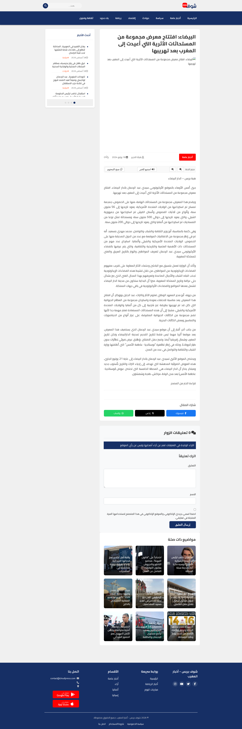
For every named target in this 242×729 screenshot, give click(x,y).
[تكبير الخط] (172, 169)
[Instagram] (175, 684)
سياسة (159, 18)
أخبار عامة (175, 18)
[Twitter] (188, 684)
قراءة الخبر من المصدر (183, 383)
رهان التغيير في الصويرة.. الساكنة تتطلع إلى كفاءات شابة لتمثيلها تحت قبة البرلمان (69, 49)
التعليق (192, 466)
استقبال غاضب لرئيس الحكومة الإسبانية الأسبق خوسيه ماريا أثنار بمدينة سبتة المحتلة (68, 96)
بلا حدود (104, 18)
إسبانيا (115, 695)
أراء (117, 683)
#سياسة (66, 57)
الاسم (193, 494)
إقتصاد (132, 18)
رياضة (118, 18)
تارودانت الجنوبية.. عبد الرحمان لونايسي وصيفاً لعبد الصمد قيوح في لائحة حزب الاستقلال (69, 80)
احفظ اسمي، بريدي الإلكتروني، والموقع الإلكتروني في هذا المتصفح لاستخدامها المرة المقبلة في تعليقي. (151, 516)
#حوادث (65, 71)
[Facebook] (195, 684)
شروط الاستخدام (116, 724)
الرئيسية (192, 18)
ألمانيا (115, 689)
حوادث (145, 18)
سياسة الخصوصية (135, 724)
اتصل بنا (102, 724)
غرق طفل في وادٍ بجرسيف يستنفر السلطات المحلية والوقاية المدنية (68, 65)
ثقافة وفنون (86, 18)
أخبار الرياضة (151, 683)
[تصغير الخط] (180, 169)
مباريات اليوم (151, 689)
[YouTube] (181, 684)
